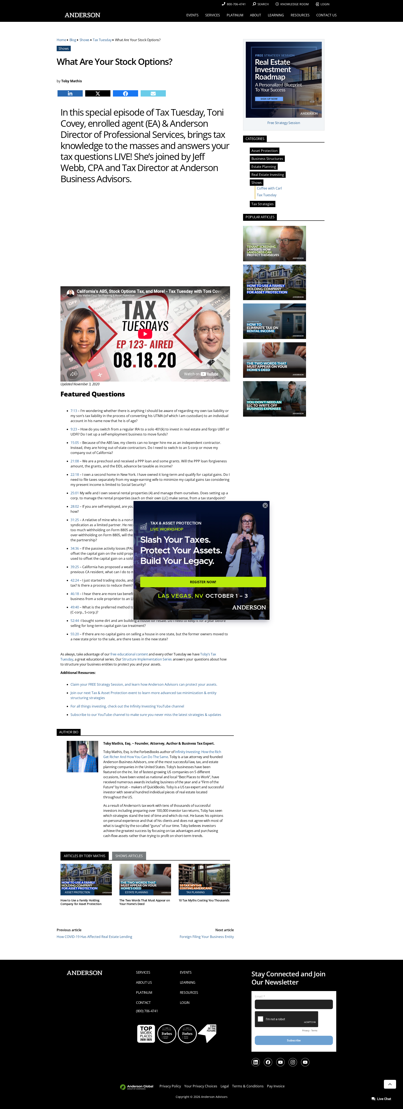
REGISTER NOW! (203, 582)
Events (186, 972)
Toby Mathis (71, 81)
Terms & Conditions (248, 1086)
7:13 (74, 410)
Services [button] (212, 15)
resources (189, 992)
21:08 (75, 461)
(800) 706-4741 (147, 1011)
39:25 (75, 567)
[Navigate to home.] (81, 15)
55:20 (75, 634)
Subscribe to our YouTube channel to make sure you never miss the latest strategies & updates (146, 714)
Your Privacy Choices (200, 1086)
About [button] (255, 15)
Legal (225, 1086)
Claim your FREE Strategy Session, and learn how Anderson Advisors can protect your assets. (144, 684)
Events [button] (192, 15)
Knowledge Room (294, 4)
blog (72, 40)
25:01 (75, 493)
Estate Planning (263, 166)
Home (61, 40)
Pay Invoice (276, 1086)
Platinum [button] (235, 15)
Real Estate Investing (267, 174)
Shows (84, 40)
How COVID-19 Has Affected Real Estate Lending (94, 936)
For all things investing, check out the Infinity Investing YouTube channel (127, 706)
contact (143, 1002)
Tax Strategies (262, 204)
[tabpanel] (145, 891)
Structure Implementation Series (147, 659)
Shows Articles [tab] (129, 856)
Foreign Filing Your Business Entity (207, 936)
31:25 (75, 520)
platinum (144, 992)
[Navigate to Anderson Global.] (139, 1087)
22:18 (75, 474)
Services (143, 972)
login (185, 1002)
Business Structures (267, 158)
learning (187, 982)
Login (325, 4)
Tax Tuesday (102, 40)
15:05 (75, 442)
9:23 (74, 429)
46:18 (75, 593)
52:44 (75, 620)
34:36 (75, 548)
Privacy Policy (170, 1086)
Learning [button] (276, 15)
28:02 (75, 506)
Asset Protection (264, 150)
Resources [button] (300, 15)
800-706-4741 (236, 4)
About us (144, 982)
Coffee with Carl (269, 188)
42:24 (75, 580)
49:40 (75, 607)
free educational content (129, 654)
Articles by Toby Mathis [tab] (84, 856)
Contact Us (326, 15)
